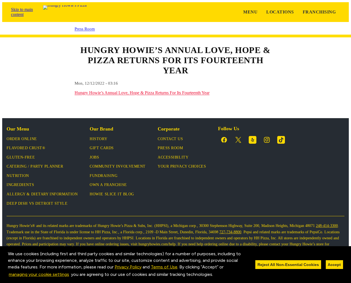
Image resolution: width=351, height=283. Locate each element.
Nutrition (18, 176)
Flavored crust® (26, 148)
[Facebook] (224, 140)
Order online (22, 139)
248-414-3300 (327, 226)
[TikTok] (281, 140)
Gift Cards (102, 148)
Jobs (94, 157)
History (98, 139)
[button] (215, 275)
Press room (170, 148)
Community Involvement (118, 166)
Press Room (85, 28)
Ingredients (20, 185)
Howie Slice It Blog (112, 194)
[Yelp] (253, 140)
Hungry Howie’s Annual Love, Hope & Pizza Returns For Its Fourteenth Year (142, 92)
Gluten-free (21, 157)
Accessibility (173, 157)
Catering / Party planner (35, 166)
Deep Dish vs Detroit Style (37, 203)
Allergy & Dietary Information (42, 194)
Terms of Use (164, 267)
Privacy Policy (128, 267)
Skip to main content (22, 12)
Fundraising (103, 176)
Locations (280, 12)
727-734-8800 (230, 232)
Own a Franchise (108, 185)
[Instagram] (267, 140)
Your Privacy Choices (182, 166)
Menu (250, 12)
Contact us (170, 139)
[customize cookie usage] (218, 275)
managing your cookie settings (39, 274)
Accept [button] (334, 264)
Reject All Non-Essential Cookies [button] (288, 264)
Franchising (319, 12)
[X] (238, 140)
